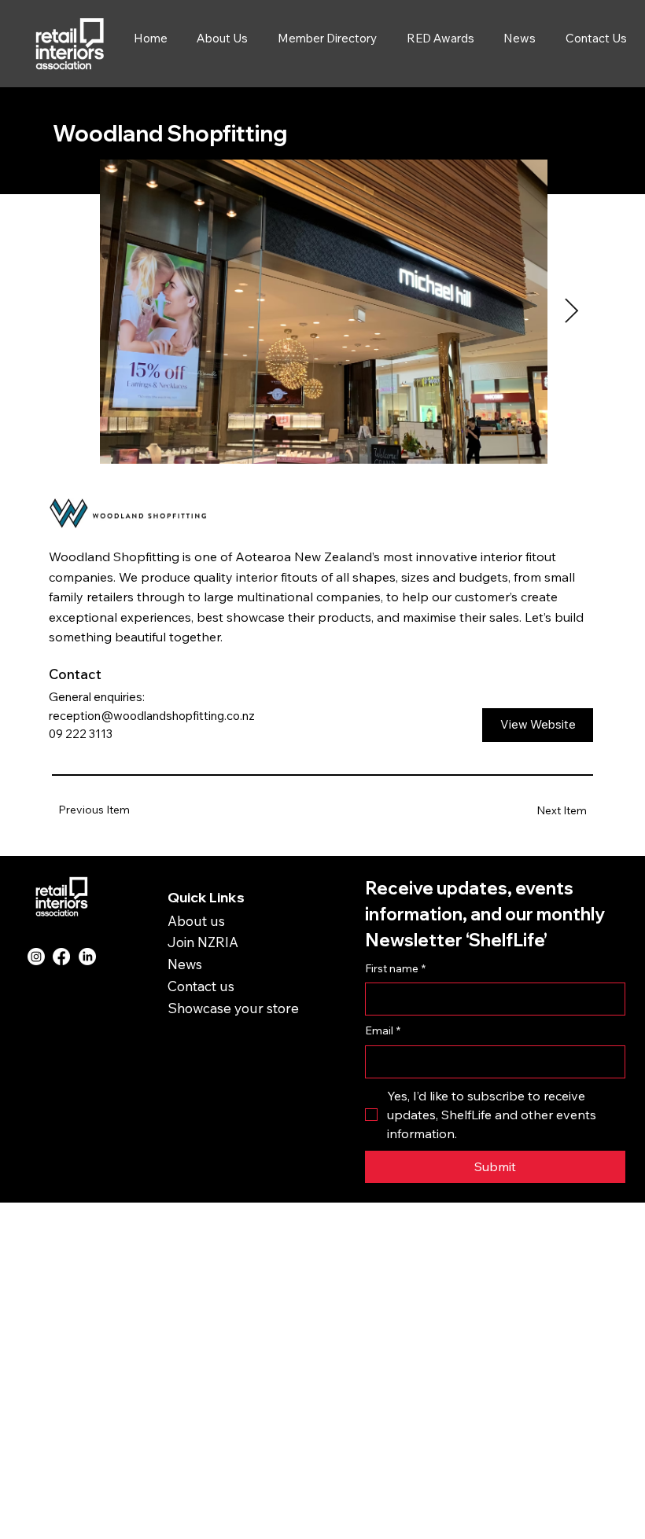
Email (382, 1030)
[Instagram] (36, 956)
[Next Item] (571, 311)
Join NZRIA (203, 941)
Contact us (201, 985)
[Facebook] (61, 956)
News (185, 963)
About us (196, 920)
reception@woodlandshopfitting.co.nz (152, 715)
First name (395, 968)
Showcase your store (233, 1007)
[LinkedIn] (87, 956)
